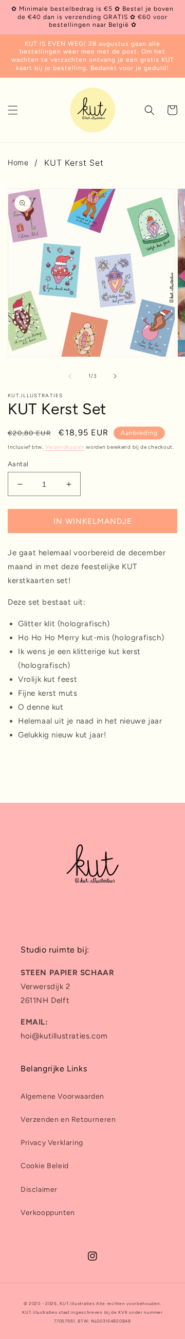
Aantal (18, 464)
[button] (13, 110)
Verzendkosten (65, 447)
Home (18, 162)
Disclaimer (39, 1189)
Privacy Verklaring (52, 1142)
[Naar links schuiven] (70, 376)
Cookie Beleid (45, 1165)
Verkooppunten (48, 1212)
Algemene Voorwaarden (62, 1096)
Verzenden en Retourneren (68, 1119)
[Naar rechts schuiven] (115, 376)
